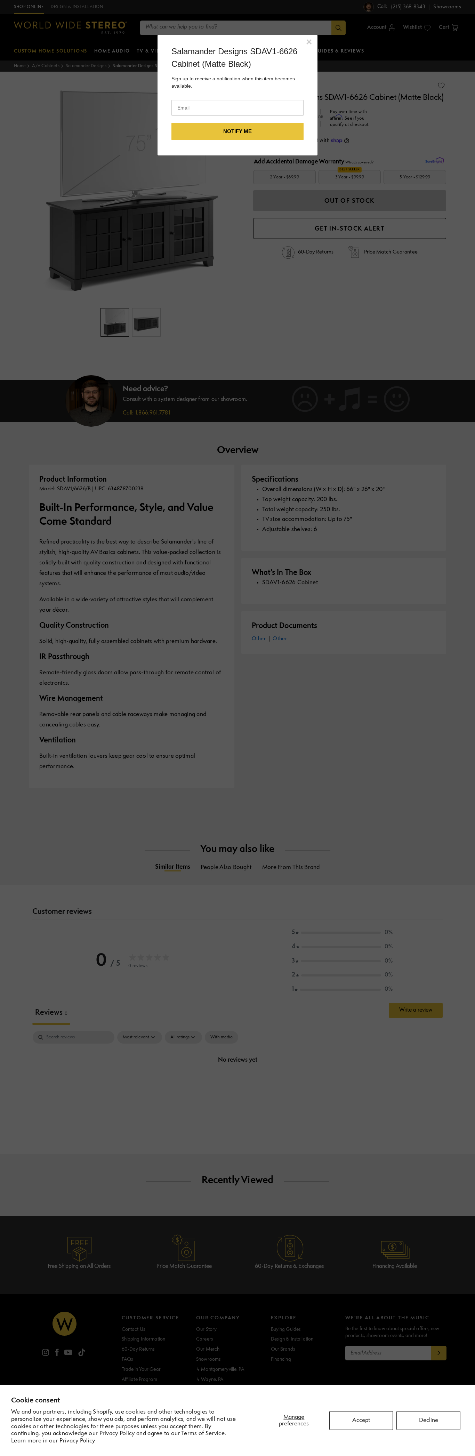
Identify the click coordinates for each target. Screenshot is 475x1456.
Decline (428, 1420)
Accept (361, 1420)
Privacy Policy (77, 1441)
